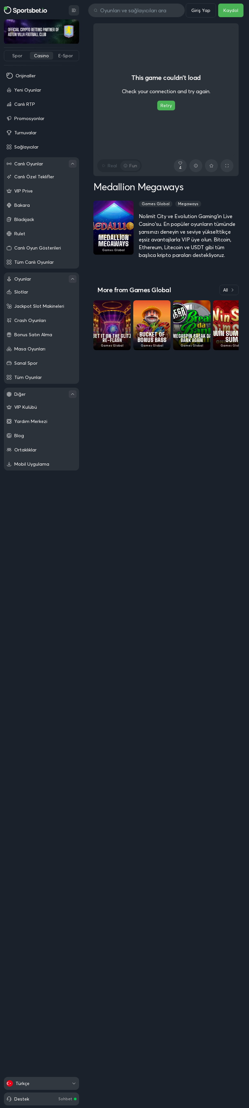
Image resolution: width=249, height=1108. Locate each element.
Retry (166, 105)
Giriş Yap (200, 10)
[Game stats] (195, 165)
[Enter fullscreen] (226, 165)
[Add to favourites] (211, 165)
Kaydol (230, 10)
